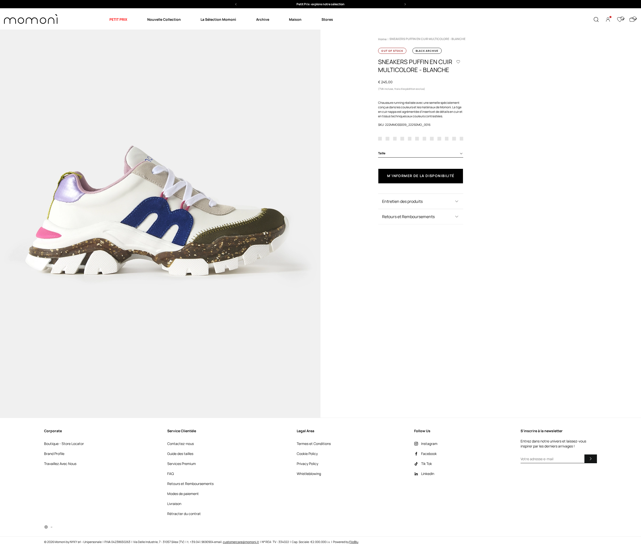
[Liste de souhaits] (620, 20)
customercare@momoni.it (241, 542)
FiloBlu (353, 542)
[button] (320, 4)
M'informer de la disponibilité (420, 175)
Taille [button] (381, 153)
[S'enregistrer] (590, 458)
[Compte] (607, 19)
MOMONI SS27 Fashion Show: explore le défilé (320, 4)
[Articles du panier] (632, 20)
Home (382, 39)
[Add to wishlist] (458, 62)
